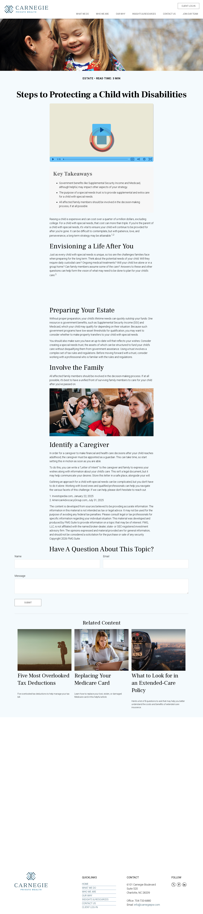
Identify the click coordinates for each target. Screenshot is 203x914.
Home (85, 884)
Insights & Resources (95, 899)
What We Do (89, 887)
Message (20, 575)
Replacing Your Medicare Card (92, 679)
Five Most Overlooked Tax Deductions (43, 679)
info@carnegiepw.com (147, 904)
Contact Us (89, 903)
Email (106, 556)
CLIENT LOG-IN (188, 6)
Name (18, 556)
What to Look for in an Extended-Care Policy (155, 683)
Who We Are (89, 891)
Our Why (87, 895)
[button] (82, 13)
